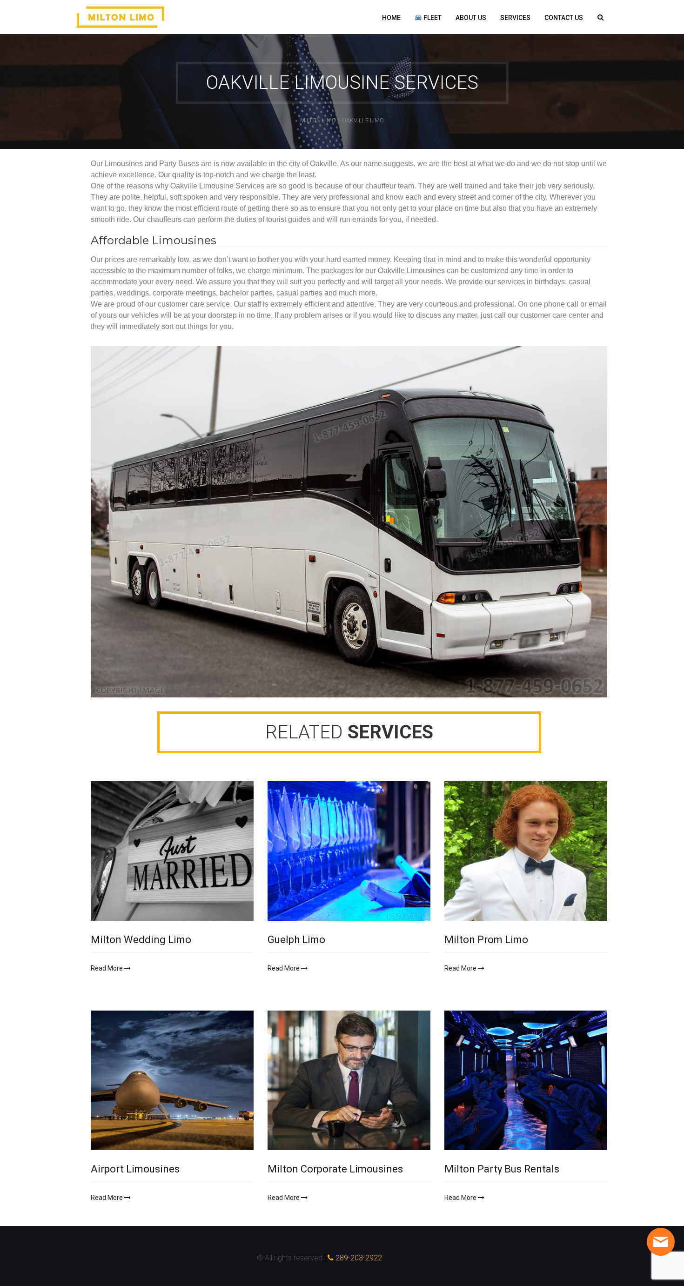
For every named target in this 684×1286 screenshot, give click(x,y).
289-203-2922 (358, 1257)
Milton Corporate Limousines (335, 1169)
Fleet (432, 17)
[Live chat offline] (661, 1242)
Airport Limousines (135, 1169)
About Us (471, 17)
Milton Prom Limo (486, 940)
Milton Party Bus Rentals (501, 1169)
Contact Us (563, 17)
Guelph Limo (296, 940)
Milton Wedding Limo (141, 940)
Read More (107, 968)
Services (515, 17)
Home (391, 17)
